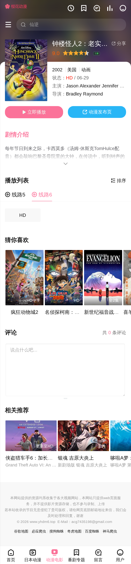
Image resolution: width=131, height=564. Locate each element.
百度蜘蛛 (92, 531)
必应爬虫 (39, 531)
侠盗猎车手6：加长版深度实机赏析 (43, 458)
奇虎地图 (74, 531)
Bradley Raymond (84, 94)
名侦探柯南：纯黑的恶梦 (72, 312)
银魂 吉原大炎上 (76, 458)
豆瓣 (96, 53)
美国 (71, 69)
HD (22, 215)
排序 (118, 180)
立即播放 (34, 112)
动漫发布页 (97, 111)
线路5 (15, 195)
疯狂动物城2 (24, 312)
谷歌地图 (21, 531)
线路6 (42, 195)
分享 (119, 43)
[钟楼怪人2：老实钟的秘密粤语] (26, 70)
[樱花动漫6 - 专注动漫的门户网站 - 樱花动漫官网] (16, 6)
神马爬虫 (110, 531)
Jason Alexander (83, 85)
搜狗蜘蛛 (56, 531)
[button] (20, 134)
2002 (57, 69)
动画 (86, 69)
